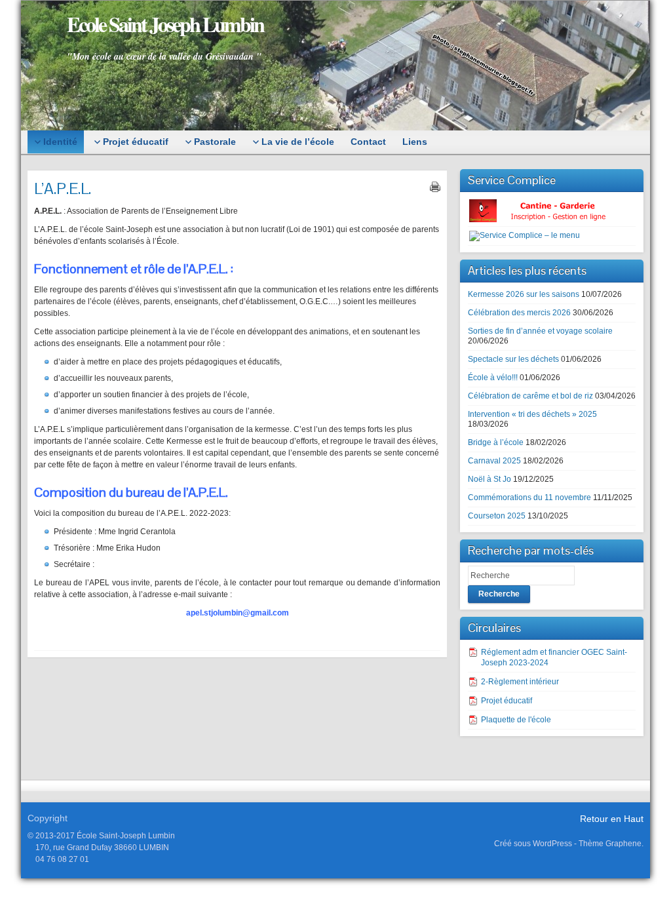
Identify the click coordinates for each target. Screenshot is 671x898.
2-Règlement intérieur (520, 681)
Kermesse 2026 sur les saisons (523, 294)
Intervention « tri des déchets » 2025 (532, 414)
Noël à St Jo (489, 479)
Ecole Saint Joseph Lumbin (165, 24)
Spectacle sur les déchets (513, 359)
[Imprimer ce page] (435, 187)
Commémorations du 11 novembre (529, 497)
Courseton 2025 (497, 515)
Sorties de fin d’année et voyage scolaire (540, 331)
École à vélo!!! (493, 377)
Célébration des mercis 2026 (519, 312)
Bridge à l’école (496, 442)
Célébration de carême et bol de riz (530, 395)
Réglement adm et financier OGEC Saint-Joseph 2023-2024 (554, 657)
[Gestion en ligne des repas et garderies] (548, 210)
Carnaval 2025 (494, 460)
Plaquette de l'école (516, 719)
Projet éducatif (506, 700)
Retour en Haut (611, 818)
